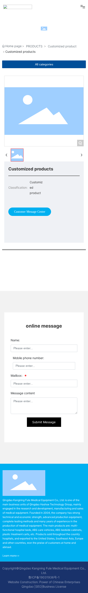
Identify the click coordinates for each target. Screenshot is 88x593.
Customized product (62, 46)
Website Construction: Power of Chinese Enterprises (44, 582)
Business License (54, 586)
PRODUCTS (34, 46)
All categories (44, 64)
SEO (38, 586)
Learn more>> (11, 555)
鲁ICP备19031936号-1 (44, 577)
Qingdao (28, 586)
